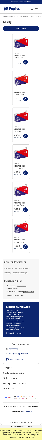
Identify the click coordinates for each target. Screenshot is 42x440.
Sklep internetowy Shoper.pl (21, 426)
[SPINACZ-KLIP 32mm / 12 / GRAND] (21, 154)
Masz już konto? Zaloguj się (16, 273)
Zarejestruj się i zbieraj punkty (17, 268)
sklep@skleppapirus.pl (18, 353)
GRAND (16, 53)
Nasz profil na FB (16, 359)
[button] (34, 9)
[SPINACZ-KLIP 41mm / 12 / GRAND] (21, 191)
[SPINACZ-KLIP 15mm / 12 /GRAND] (21, 43)
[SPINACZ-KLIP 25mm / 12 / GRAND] (21, 117)
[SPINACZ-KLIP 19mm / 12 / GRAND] (21, 80)
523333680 (13, 349)
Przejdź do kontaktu (16, 333)
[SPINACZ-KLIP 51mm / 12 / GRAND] (21, 228)
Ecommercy (27, 411)
